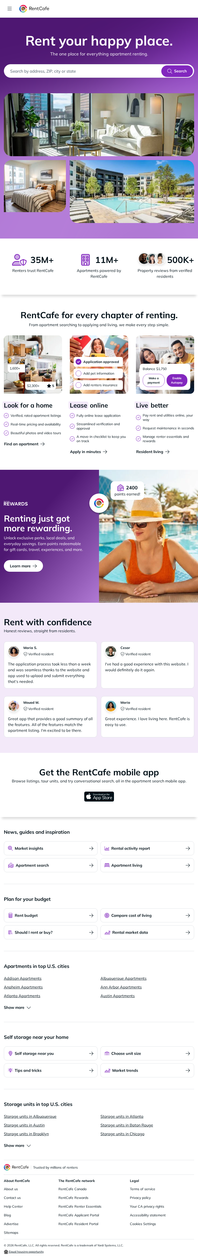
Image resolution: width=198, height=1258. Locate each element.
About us (11, 1189)
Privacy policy (140, 1198)
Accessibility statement (148, 1215)
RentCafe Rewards (73, 1198)
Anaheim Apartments (23, 987)
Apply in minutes (85, 451)
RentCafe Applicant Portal (78, 1215)
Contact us (12, 1198)
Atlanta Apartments (22, 995)
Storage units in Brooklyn (26, 1133)
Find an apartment (21, 443)
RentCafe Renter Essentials (79, 1206)
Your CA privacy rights (147, 1206)
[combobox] (82, 71)
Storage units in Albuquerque (30, 1116)
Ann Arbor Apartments (121, 987)
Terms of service (142, 1189)
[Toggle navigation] (9, 9)
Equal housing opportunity (26, 1251)
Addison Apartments (23, 978)
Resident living (149, 451)
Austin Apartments (117, 995)
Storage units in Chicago (122, 1133)
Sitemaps (11, 1232)
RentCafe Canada (72, 1189)
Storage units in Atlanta (121, 1116)
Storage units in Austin (24, 1125)
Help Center (13, 1206)
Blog (7, 1215)
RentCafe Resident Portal (78, 1224)
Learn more (20, 565)
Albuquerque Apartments (123, 978)
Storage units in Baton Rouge (126, 1125)
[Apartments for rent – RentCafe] (34, 9)
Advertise (11, 1224)
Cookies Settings (143, 1224)
